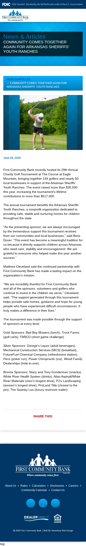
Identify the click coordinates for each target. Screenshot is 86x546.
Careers (73, 485)
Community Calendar (34, 490)
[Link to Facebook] (31, 503)
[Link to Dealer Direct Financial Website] (36, 518)
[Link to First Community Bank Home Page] (15, 15)
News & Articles (18, 79)
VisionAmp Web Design (62, 531)
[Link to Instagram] (55, 503)
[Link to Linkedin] (43, 503)
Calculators (39, 485)
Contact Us (58, 490)
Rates (24, 485)
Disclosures (57, 485)
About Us (10, 485)
